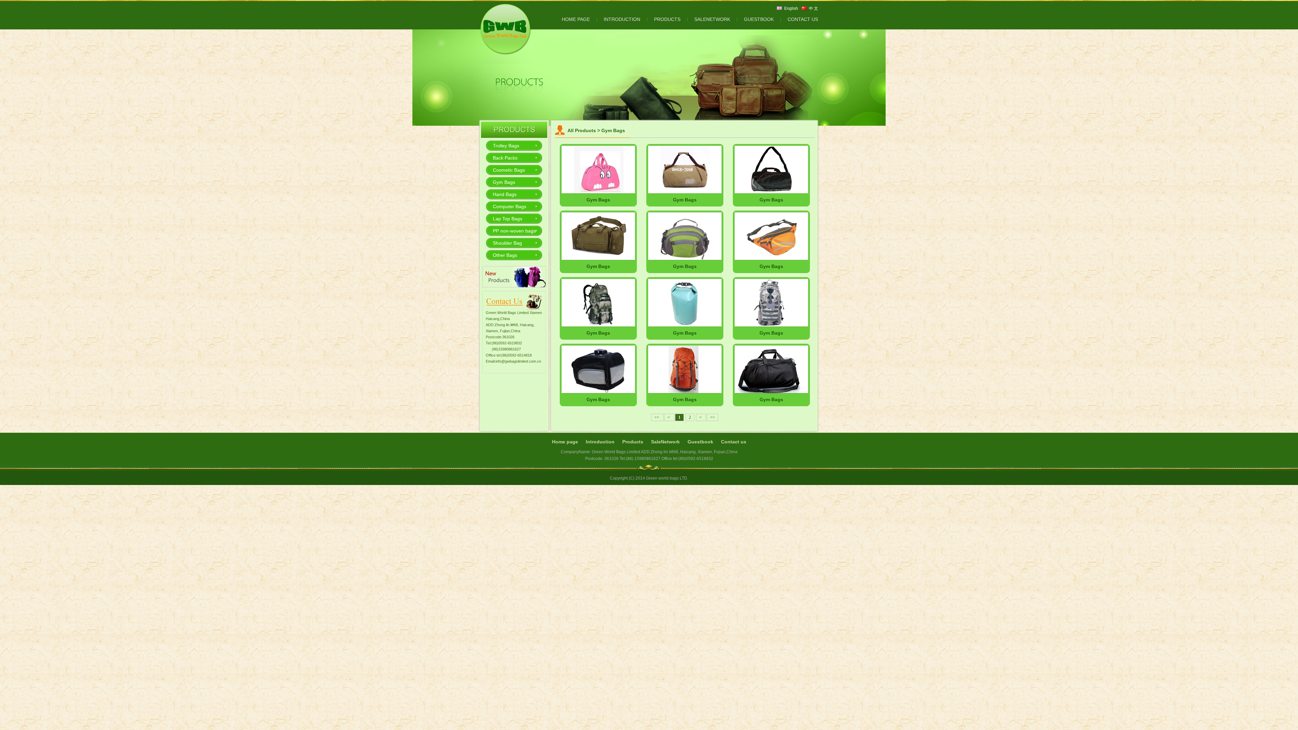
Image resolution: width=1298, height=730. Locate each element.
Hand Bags (504, 194)
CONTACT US (803, 19)
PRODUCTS (667, 19)
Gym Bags (504, 182)
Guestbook (700, 441)
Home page (565, 441)
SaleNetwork (665, 441)
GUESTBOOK (759, 19)
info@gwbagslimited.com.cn (518, 361)
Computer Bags (509, 206)
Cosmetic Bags (509, 170)
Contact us (733, 441)
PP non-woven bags (514, 231)
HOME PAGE (576, 19)
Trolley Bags (506, 145)
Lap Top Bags (507, 218)
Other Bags (505, 255)
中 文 (813, 8)
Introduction (600, 441)
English (791, 8)
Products (632, 441)
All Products (582, 130)
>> (712, 417)
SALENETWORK (712, 19)
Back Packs (505, 158)
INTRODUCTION (622, 19)
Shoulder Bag (507, 243)
